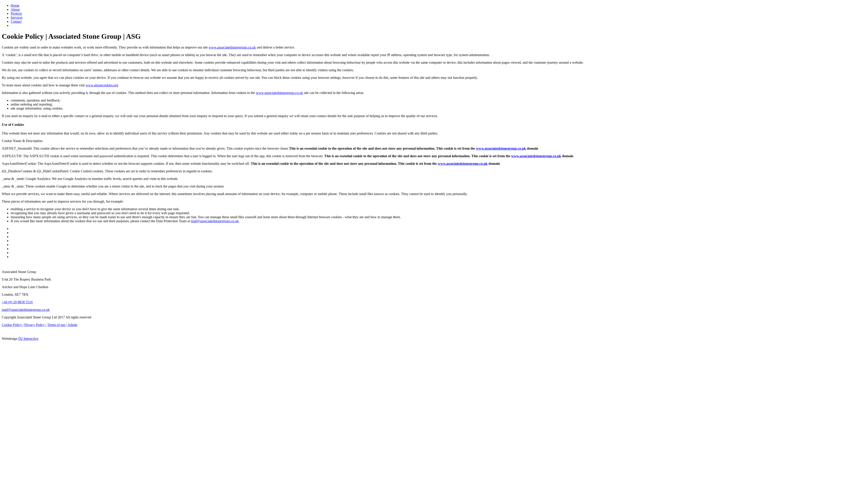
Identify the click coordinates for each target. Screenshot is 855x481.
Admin (72, 325)
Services (16, 17)
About (15, 9)
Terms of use (56, 325)
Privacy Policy (35, 325)
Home (15, 5)
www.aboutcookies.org (102, 85)
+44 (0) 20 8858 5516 (17, 302)
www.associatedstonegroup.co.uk (232, 47)
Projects (16, 13)
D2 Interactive (28, 338)
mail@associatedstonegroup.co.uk (215, 221)
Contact (16, 21)
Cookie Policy (12, 325)
